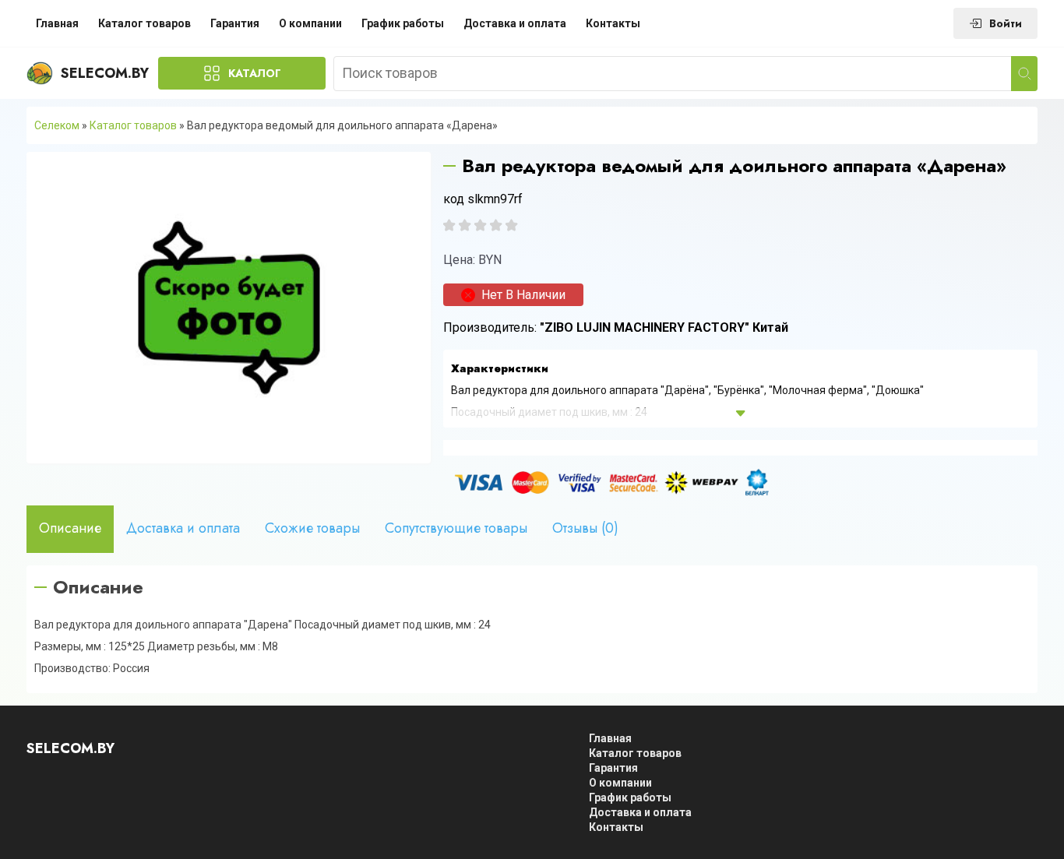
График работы (402, 23)
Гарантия (234, 23)
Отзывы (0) (585, 528)
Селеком (56, 125)
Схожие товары (312, 528)
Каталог (254, 73)
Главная (57, 23)
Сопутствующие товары (456, 528)
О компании (310, 23)
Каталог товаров (144, 23)
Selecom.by (105, 73)
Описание (70, 528)
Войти (1005, 23)
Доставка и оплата (514, 23)
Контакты (613, 23)
